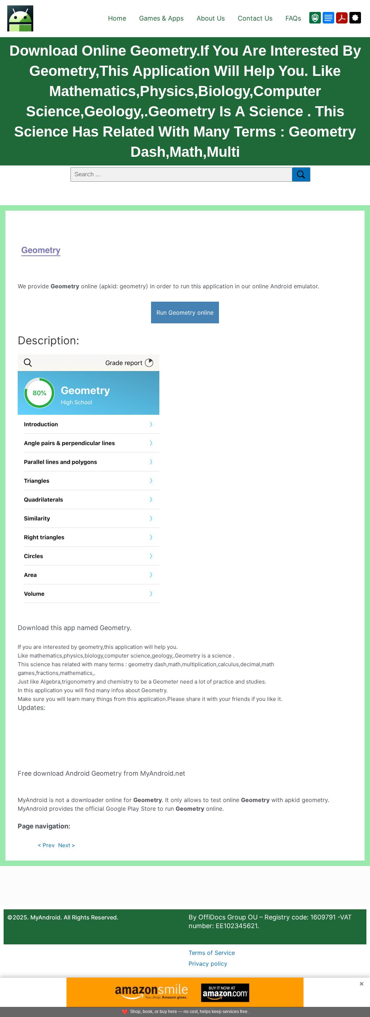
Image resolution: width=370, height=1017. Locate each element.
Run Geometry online (185, 312)
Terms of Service (212, 952)
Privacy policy (208, 963)
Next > (66, 845)
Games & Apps (161, 18)
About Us (211, 18)
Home (117, 18)
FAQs (293, 18)
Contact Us (255, 18)
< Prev (46, 845)
